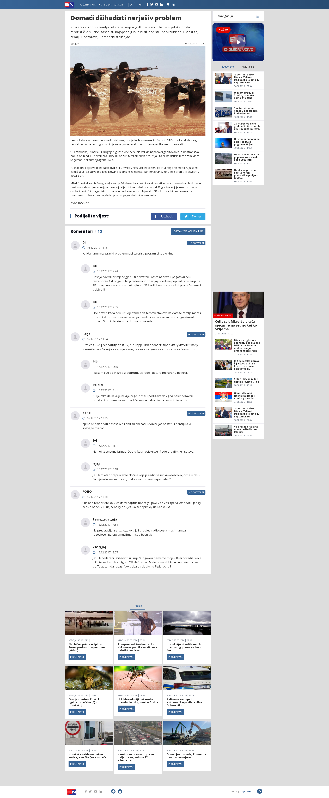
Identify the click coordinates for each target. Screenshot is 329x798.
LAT (132, 4)
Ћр (140, 4)
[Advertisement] (110, 591)
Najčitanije (248, 66)
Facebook (166, 216)
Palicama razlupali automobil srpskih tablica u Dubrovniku (185, 702)
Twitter (196, 216)
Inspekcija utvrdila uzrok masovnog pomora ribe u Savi (184, 647)
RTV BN (107, 4)
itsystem (245, 791)
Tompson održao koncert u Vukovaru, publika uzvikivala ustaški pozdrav (137, 647)
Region (138, 605)
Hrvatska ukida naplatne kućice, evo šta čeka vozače (87, 755)
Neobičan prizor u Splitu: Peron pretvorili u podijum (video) (87, 647)
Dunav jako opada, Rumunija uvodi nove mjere (186, 755)
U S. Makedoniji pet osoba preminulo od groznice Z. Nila (138, 700)
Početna (84, 4)
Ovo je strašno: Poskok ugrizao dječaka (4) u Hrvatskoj (84, 702)
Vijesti (95, 4)
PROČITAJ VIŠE (77, 656)
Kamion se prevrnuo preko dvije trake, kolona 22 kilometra (136, 757)
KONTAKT (118, 4)
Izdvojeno (228, 66)
